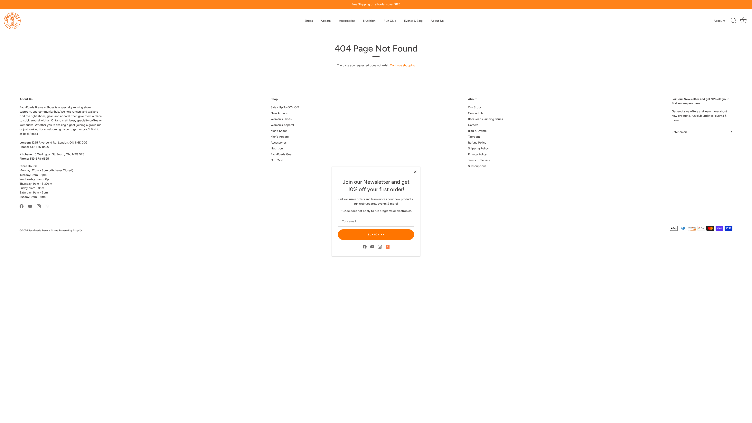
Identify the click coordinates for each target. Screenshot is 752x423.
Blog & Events (477, 131)
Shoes (309, 21)
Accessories (347, 21)
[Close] (415, 171)
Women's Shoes (281, 119)
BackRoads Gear (281, 154)
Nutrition (369, 21)
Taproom (474, 136)
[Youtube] (372, 246)
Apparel (326, 21)
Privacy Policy (477, 154)
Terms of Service (479, 160)
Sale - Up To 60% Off (285, 107)
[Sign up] (730, 132)
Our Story (474, 107)
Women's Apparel (282, 125)
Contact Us (475, 113)
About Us (437, 21)
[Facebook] (365, 246)
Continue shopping (402, 65)
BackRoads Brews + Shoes (43, 230)
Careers (473, 125)
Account (719, 21)
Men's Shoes (279, 131)
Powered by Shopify (70, 230)
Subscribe (376, 234)
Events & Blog (413, 21)
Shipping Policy (478, 148)
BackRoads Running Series (485, 119)
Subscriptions (477, 166)
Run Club (390, 21)
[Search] (733, 20)
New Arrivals (279, 113)
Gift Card (277, 160)
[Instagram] (380, 246)
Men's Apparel (280, 136)
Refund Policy (477, 142)
